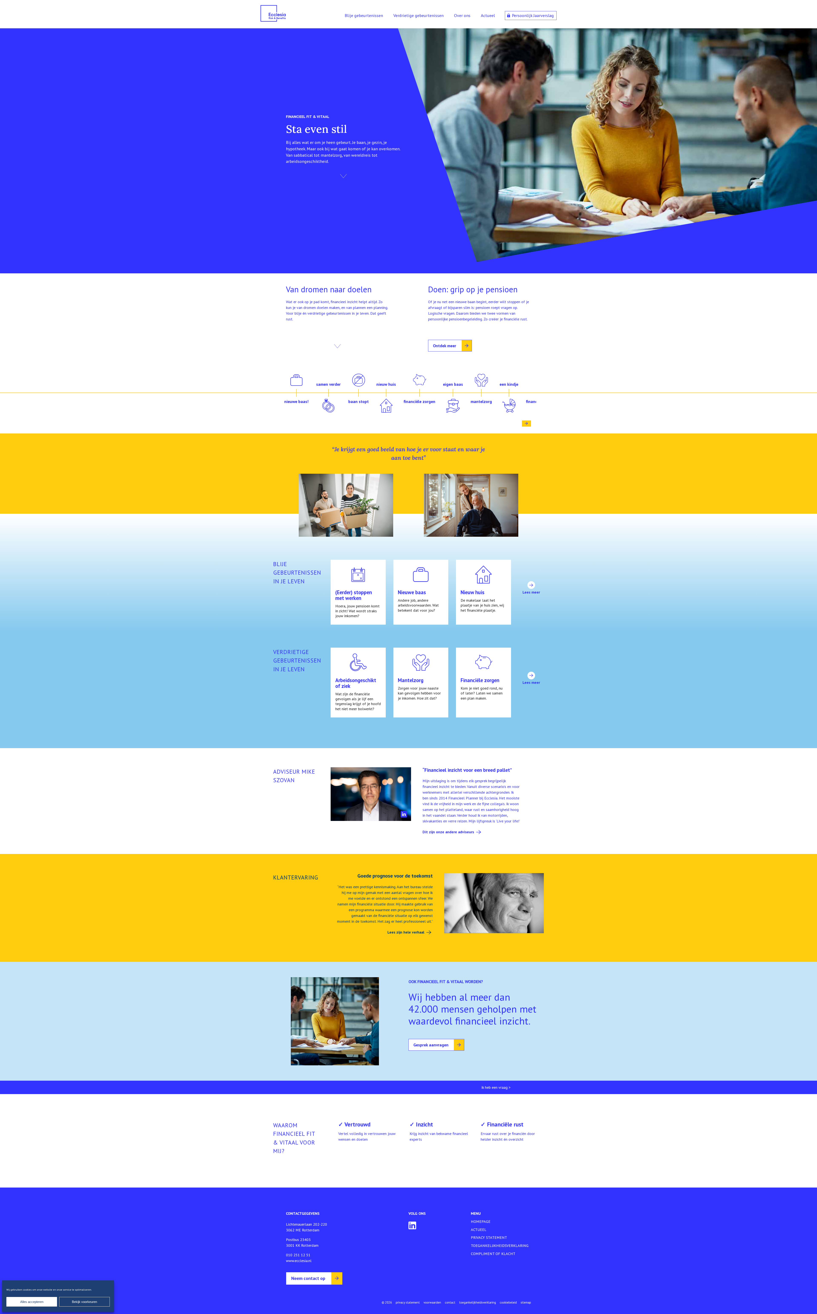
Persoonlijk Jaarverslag (533, 15)
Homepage (480, 1221)
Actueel (488, 15)
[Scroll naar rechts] (526, 423)
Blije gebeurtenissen (364, 15)
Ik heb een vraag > (496, 1087)
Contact (450, 1302)
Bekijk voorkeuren (84, 1302)
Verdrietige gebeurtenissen (418, 15)
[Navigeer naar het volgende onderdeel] (343, 176)
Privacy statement (489, 1237)
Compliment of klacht (493, 1253)
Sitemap (526, 1302)
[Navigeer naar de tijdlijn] (337, 346)
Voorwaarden (432, 1302)
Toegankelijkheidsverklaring (499, 1245)
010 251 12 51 (298, 1254)
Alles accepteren (31, 1302)
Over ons (462, 15)
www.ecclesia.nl (298, 1260)
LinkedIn (404, 814)
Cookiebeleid (508, 1302)
